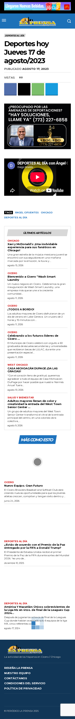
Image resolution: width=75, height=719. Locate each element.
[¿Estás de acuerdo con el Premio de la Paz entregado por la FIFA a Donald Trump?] (37, 521)
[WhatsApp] (38, 89)
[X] (24, 89)
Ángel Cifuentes (27, 212)
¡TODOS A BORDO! (21, 309)
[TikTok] (40, 700)
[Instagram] (33, 700)
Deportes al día (14, 35)
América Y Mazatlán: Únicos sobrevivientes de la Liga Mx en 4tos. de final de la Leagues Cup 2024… (37, 610)
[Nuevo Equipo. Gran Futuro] (37, 462)
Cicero (12, 273)
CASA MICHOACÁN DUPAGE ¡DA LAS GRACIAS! (33, 370)
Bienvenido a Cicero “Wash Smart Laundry (32, 278)
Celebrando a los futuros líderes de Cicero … (33, 337)
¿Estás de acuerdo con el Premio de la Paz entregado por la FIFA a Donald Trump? (34, 546)
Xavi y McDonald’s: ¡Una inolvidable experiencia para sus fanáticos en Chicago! (32, 247)
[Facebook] (10, 89)
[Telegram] (51, 89)
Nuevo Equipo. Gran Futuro (23, 485)
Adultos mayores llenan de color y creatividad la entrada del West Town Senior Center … (34, 404)
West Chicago (18, 365)
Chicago (46, 212)
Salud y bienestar (21, 397)
